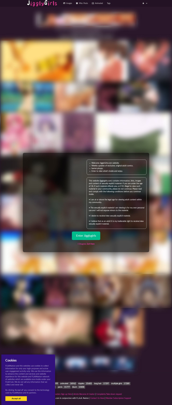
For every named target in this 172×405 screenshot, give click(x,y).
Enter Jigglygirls (86, 235)
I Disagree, (86, 244)
